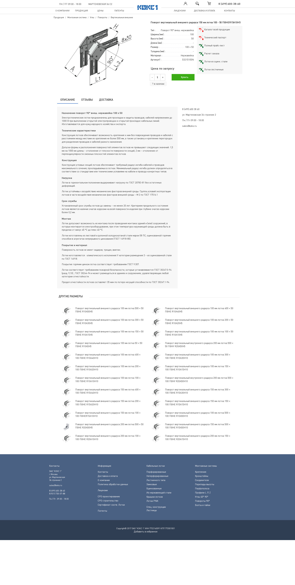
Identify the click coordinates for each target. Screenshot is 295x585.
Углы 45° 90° (201, 496)
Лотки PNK (152, 500)
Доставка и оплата (204, 10)
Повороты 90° (202, 500)
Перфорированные (156, 471)
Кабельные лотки (155, 465)
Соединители (202, 480)
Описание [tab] (67, 99)
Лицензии (180, 10)
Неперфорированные (157, 476)
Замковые (151, 484)
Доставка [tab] (106, 99)
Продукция (81, 10)
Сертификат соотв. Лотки (111, 504)
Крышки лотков (154, 496)
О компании (62, 10)
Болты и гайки (202, 505)
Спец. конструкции (156, 506)
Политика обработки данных (113, 484)
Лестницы (151, 510)
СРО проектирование (109, 496)
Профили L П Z (203, 492)
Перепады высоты (204, 484)
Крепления (200, 471)
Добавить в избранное (145, 531)
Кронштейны (201, 476)
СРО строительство (108, 500)
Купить (184, 77)
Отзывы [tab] (87, 99)
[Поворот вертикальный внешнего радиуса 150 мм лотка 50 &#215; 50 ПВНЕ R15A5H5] (99, 55)
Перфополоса (202, 488)
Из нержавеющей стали (158, 492)
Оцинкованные (154, 488)
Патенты (119, 10)
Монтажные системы (206, 465)
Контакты (229, 10)
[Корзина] (212, 3)
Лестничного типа (155, 480)
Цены (100, 10)
